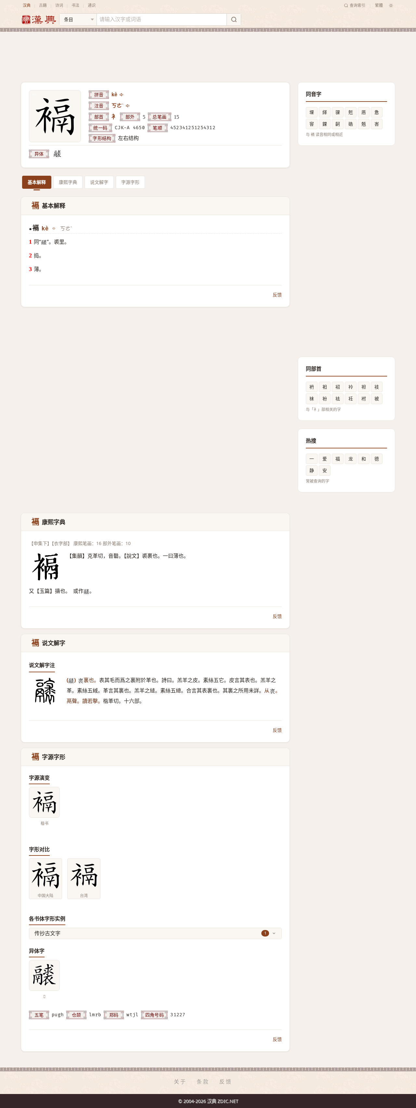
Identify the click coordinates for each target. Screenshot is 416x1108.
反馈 (277, 295)
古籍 (43, 5)
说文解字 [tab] (99, 182)
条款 (203, 1081)
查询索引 (357, 5)
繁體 (379, 5)
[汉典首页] (39, 19)
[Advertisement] (208, 51)
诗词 (59, 5)
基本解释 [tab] (37, 182)
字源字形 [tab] (130, 182)
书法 (75, 5)
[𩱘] (57, 154)
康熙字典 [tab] (68, 182)
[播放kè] (121, 94)
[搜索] (234, 19)
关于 (180, 1081)
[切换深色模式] (391, 5)
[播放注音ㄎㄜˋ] (128, 105)
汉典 (27, 5)
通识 (92, 5)
